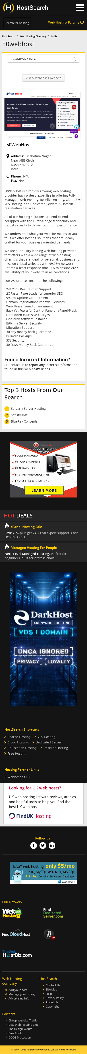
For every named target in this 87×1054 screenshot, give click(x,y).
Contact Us (53, 985)
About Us (52, 1002)
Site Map (51, 989)
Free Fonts (15, 1033)
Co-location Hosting (22, 748)
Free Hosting (17, 753)
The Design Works (20, 1029)
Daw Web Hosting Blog (23, 1025)
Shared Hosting (19, 737)
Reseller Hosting (56, 748)
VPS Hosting (46, 737)
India (54, 36)
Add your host (17, 990)
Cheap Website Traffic (22, 1020)
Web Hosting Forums (63, 22)
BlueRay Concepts (24, 421)
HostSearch (8, 36)
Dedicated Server (48, 742)
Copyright (52, 1006)
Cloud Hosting (18, 742)
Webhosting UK (19, 777)
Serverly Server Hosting (28, 408)
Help (49, 994)
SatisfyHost (19, 415)
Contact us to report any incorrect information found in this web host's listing (40, 367)
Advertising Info (18, 998)
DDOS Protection (19, 1037)
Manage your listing (21, 994)
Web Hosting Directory (33, 36)
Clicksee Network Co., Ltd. (41, 1049)
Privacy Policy (55, 998)
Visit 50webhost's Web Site (43, 78)
